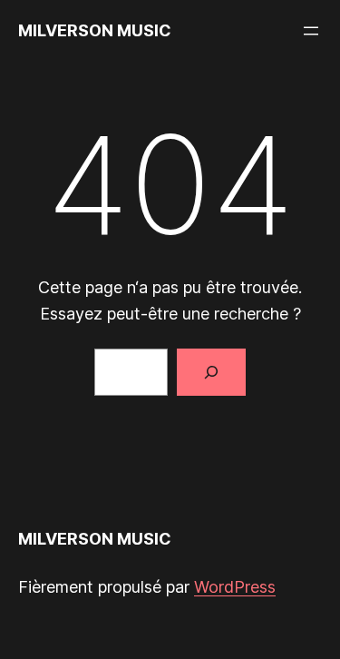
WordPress (235, 586)
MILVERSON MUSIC (94, 30)
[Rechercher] (211, 372)
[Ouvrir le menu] (311, 31)
